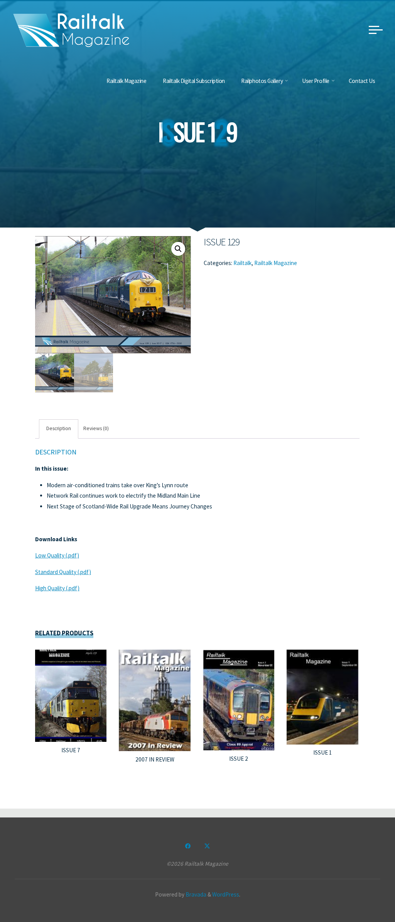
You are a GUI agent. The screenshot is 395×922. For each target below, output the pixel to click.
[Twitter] (207, 846)
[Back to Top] (365, 892)
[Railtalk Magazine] (71, 29)
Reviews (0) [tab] (96, 429)
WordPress (225, 894)
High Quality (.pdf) (57, 588)
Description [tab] (59, 429)
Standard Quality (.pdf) (63, 572)
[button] (178, 249)
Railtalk (243, 263)
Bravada (195, 894)
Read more (71, 693)
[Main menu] (376, 30)
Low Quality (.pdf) (57, 555)
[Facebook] (188, 846)
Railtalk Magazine (276, 263)
